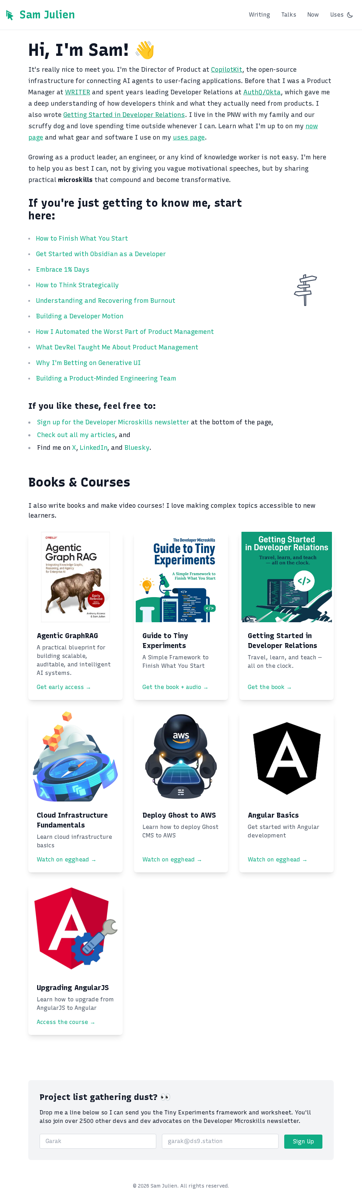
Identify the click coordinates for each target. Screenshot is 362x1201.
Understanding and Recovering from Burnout (105, 301)
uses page (189, 137)
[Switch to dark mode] (350, 14)
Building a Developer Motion (79, 316)
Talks (288, 14)
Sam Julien (47, 14)
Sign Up (303, 1141)
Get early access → (64, 687)
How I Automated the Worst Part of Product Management (125, 332)
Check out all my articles (76, 435)
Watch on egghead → (67, 859)
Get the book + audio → (175, 687)
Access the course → (66, 1022)
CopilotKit (226, 69)
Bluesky (136, 448)
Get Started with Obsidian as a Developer (101, 254)
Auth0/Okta (262, 92)
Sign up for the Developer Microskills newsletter (114, 422)
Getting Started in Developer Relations (124, 115)
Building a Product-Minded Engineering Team (106, 378)
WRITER (77, 92)
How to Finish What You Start (82, 238)
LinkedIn (93, 448)
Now (313, 14)
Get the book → (270, 687)
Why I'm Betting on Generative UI (88, 363)
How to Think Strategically (77, 285)
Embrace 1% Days (62, 269)
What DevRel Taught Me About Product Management (117, 347)
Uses (337, 14)
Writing (259, 14)
